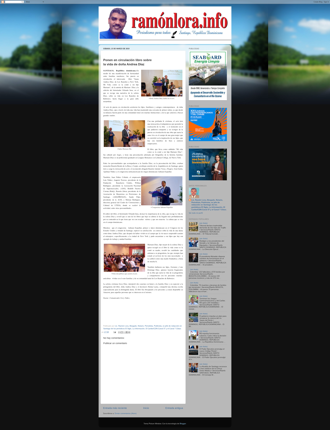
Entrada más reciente (115, 408)
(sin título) (203, 223)
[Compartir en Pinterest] (129, 332)
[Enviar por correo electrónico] (119, 332)
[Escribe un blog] (122, 332)
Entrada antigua (174, 408)
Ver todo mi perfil (196, 213)
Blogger (183, 424)
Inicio (146, 408)
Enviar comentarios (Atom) (126, 413)
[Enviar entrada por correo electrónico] (115, 332)
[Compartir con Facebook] (126, 332)
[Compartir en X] (124, 332)
